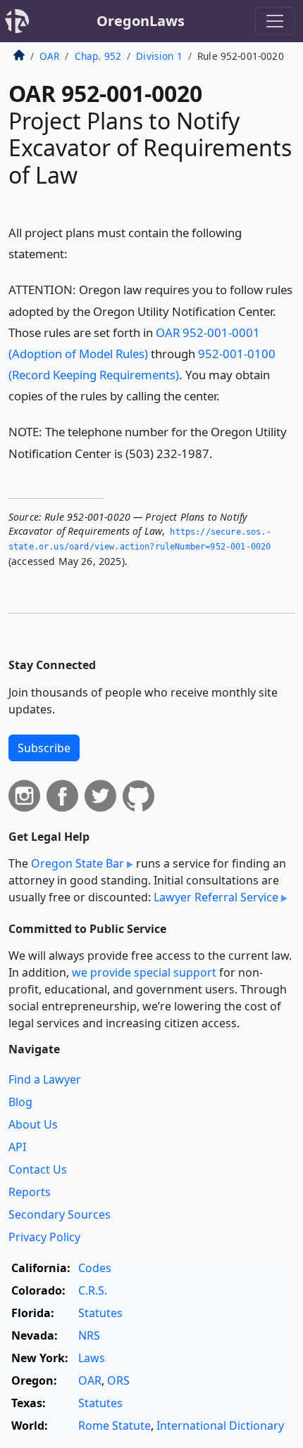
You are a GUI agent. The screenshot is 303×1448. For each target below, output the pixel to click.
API (17, 1147)
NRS (89, 1335)
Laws (91, 1358)
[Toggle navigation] (275, 21)
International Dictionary (220, 1425)
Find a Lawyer (44, 1079)
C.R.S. (92, 1290)
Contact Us (37, 1169)
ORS (118, 1380)
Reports (29, 1192)
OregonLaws (141, 20)
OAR (49, 56)
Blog (20, 1102)
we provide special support (144, 972)
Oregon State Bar (77, 863)
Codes (94, 1268)
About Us (33, 1124)
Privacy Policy (44, 1237)
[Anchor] (75, 253)
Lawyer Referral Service (216, 897)
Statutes (100, 1313)
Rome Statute (114, 1425)
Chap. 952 (98, 56)
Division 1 (159, 56)
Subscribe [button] (44, 748)
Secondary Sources (59, 1214)
